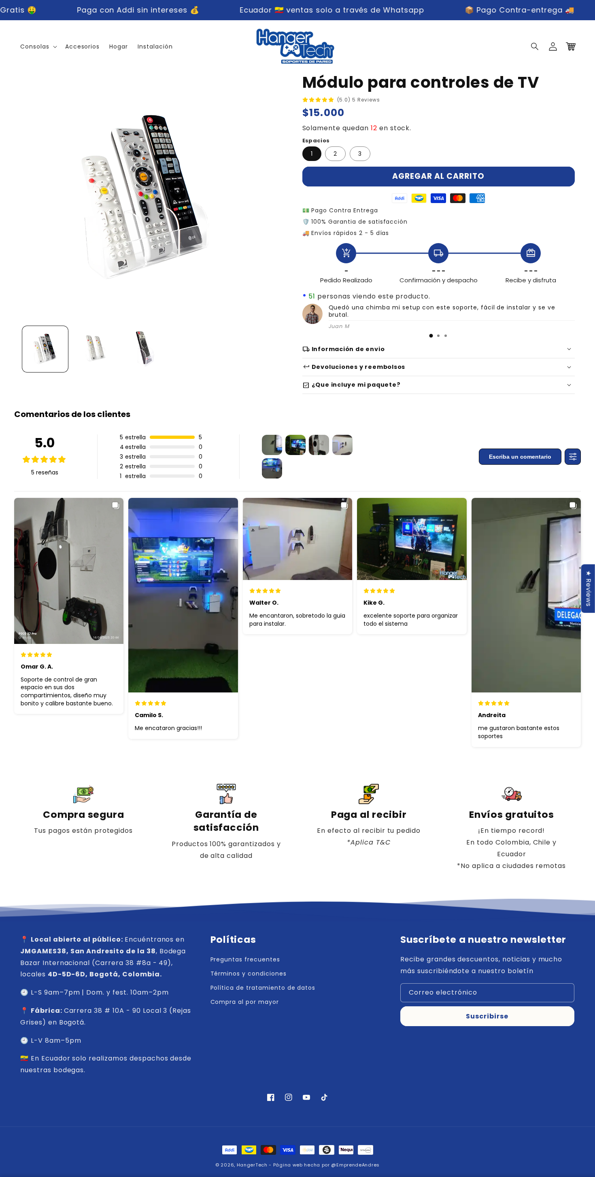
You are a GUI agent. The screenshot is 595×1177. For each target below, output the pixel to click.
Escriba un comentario (520, 456)
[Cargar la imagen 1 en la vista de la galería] (45, 349)
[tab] (431, 335)
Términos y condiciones (248, 974)
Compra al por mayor (244, 1002)
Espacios (316, 140)
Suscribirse (487, 1016)
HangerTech (252, 1165)
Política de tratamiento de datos (263, 988)
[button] (535, 46)
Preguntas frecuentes (245, 959)
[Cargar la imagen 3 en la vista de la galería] (145, 349)
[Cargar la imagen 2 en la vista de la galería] (95, 349)
